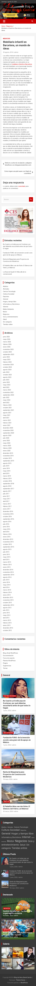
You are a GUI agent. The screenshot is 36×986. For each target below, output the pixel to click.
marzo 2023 (7, 390)
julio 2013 (6, 610)
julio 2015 (6, 552)
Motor (5, 312)
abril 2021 (6, 418)
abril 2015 (6, 559)
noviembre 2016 (8, 514)
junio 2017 (6, 496)
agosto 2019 (7, 463)
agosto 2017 (7, 491)
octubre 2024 (7, 367)
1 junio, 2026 (7, 745)
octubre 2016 (7, 516)
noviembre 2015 (8, 542)
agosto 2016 (7, 521)
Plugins (5, 663)
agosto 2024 (7, 370)
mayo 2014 (6, 585)
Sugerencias (7, 666)
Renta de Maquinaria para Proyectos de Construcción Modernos (14, 774)
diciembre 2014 (8, 570)
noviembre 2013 (8, 600)
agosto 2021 (7, 413)
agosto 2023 (7, 377)
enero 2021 (6, 425)
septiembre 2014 (8, 575)
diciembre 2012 (8, 628)
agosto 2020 (7, 435)
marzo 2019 (7, 476)
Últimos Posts (9, 854)
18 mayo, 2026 (7, 779)
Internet (5, 307)
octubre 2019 (7, 458)
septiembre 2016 (8, 519)
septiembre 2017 (8, 489)
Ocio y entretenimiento (10, 317)
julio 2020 (6, 438)
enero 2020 (6, 451)
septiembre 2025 (8, 354)
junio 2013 (6, 613)
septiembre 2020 (8, 433)
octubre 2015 (7, 544)
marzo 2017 (7, 504)
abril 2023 (6, 387)
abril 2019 (6, 473)
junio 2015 (6, 554)
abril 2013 (6, 618)
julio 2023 (6, 380)
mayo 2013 (6, 615)
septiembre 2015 (8, 547)
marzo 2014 (7, 590)
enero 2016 (6, 537)
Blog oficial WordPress (10, 653)
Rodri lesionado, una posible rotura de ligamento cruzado (17, 934)
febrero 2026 (7, 344)
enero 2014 (6, 595)
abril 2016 (6, 532)
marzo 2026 (7, 342)
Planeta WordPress (9, 661)
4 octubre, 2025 (8, 915)
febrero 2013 (7, 623)
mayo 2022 (6, 400)
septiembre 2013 (8, 605)
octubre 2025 (7, 352)
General (5, 299)
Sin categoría (7, 322)
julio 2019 (6, 466)
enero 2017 (6, 509)
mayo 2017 (6, 499)
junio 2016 (6, 527)
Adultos (5, 286)
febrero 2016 (7, 534)
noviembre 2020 (8, 430)
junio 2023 (6, 382)
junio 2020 (6, 440)
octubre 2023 (7, 375)
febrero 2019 (7, 478)
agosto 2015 (7, 549)
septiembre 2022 (8, 395)
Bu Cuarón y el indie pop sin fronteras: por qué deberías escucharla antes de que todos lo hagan (17, 246)
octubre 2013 (7, 602)
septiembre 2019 (8, 461)
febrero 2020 (7, 448)
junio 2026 (6, 337)
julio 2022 (6, 397)
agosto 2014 (7, 577)
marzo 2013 (7, 620)
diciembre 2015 (8, 539)
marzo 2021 (7, 420)
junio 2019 (6, 468)
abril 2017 (6, 501)
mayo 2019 (6, 471)
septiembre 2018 (8, 483)
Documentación (8, 655)
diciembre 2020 (8, 428)
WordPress (24, 983)
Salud (5, 319)
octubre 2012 (7, 630)
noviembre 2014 (8, 572)
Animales (6, 289)
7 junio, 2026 (7, 710)
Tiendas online (7, 324)
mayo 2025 (6, 359)
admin (16, 52)
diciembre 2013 (8, 597)
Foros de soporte (8, 658)
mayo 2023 (6, 385)
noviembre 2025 (8, 349)
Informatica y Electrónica (11, 304)
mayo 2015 (6, 557)
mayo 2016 (6, 529)
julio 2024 (6, 372)
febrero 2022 (7, 405)
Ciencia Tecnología (9, 291)
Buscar (31, 199)
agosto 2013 (7, 608)
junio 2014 (6, 582)
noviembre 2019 (8, 456)
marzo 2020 (7, 446)
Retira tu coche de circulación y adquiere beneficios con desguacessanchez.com (18, 164)
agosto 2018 (7, 486)
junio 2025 (6, 357)
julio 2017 (6, 494)
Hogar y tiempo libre (9, 302)
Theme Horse (20, 980)
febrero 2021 (7, 423)
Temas (5, 668)
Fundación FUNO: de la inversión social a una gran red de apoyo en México (17, 739)
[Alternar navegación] (4, 21)
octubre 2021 (7, 408)
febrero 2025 (7, 362)
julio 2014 (6, 580)
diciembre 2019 (8, 453)
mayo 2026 (6, 339)
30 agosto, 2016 (8, 52)
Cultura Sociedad (8, 294)
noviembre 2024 (8, 364)
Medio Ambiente (8, 309)
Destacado (8, 894)
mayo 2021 (6, 415)
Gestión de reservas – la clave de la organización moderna (17, 912)
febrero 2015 (7, 565)
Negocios (6, 38)
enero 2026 (6, 347)
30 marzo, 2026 (8, 811)
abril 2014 (6, 587)
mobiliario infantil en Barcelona (22, 64)
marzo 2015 (7, 562)
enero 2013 (6, 625)
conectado (21, 186)
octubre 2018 (7, 481)
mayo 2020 (6, 443)
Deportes (6, 296)
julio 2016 (6, 524)
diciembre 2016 (8, 511)
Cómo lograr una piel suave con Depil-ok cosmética (17, 172)
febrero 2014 (7, 592)
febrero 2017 (7, 506)
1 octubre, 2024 (8, 937)
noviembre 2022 (8, 392)
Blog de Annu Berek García (23, 977)
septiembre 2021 (8, 410)
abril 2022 (6, 402)
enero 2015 (6, 567)
